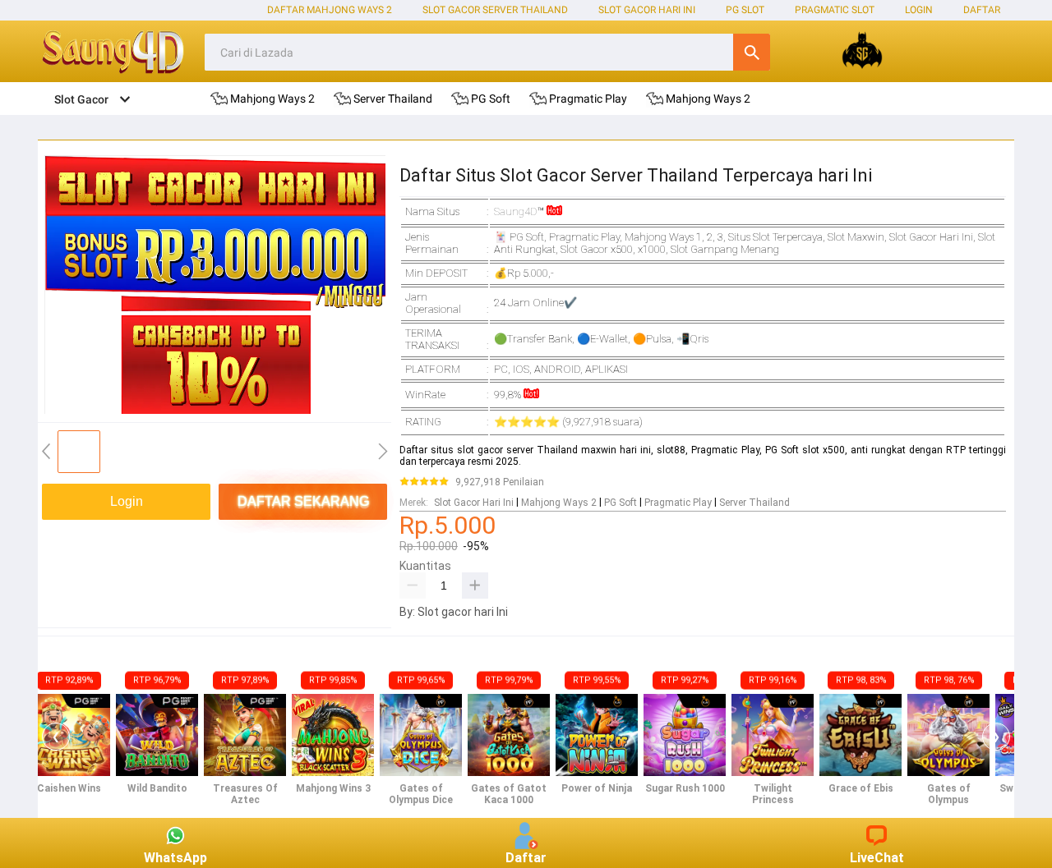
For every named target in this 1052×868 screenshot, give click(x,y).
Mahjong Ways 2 (559, 502)
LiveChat (877, 858)
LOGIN (919, 10)
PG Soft (620, 502)
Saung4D (516, 211)
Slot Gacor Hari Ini (646, 10)
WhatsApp (175, 858)
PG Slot (745, 10)
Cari (751, 52)
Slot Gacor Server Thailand (495, 10)
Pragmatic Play (678, 502)
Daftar (526, 858)
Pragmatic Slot (834, 10)
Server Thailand (754, 502)
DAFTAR (981, 10)
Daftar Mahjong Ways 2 (329, 10)
